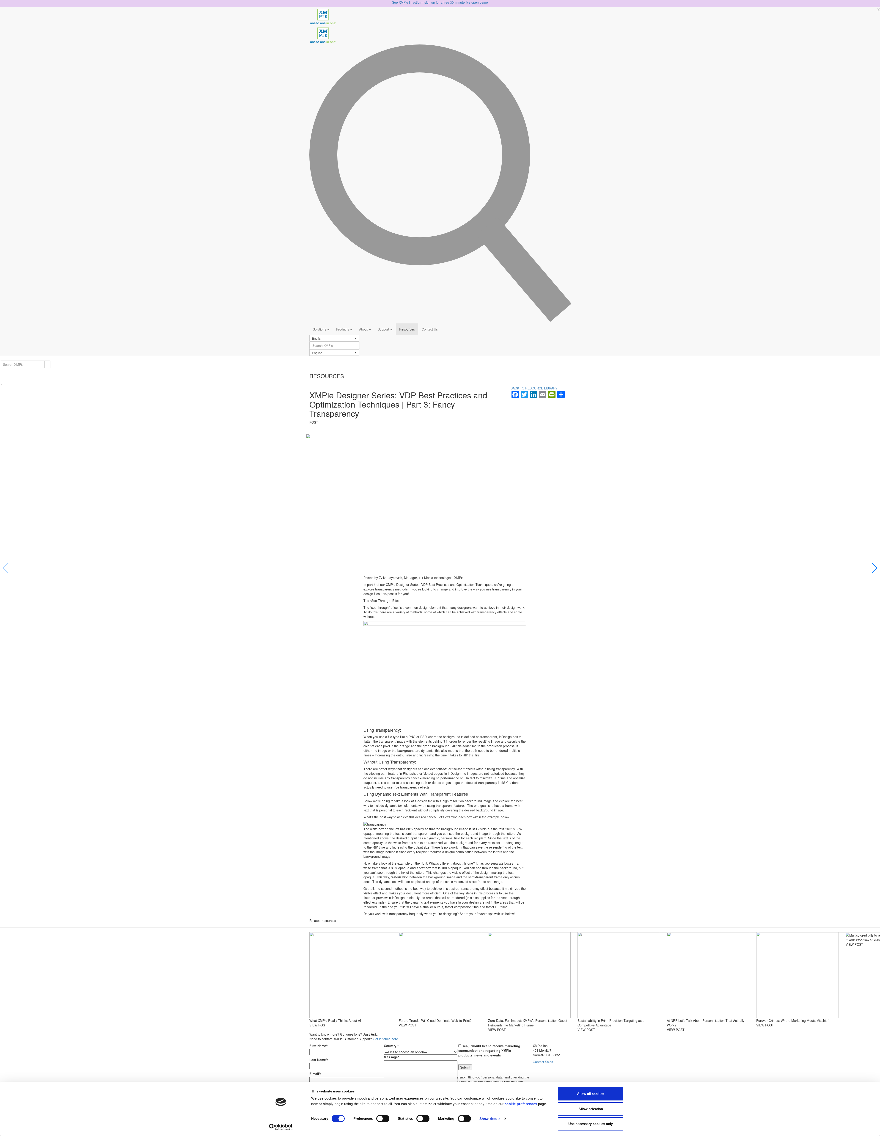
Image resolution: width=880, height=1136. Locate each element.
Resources (407, 329)
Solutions (320, 329)
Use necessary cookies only (590, 1124)
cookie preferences (521, 1104)
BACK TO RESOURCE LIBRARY (534, 388)
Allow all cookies (590, 1094)
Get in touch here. (386, 1039)
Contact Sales (543, 1061)
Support (384, 329)
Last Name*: (318, 1059)
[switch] (382, 1118)
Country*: (391, 1045)
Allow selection (590, 1109)
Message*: (392, 1057)
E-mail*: (315, 1073)
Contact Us (430, 329)
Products (343, 329)
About (363, 329)
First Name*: (318, 1045)
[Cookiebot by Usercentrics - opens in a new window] (281, 1127)
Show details (489, 1119)
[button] (334, 338)
